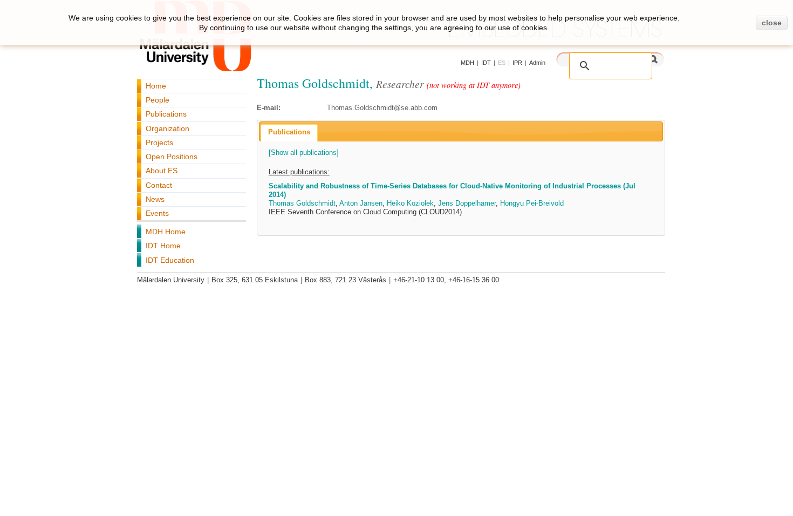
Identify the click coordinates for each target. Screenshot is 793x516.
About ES (161, 170)
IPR (517, 62)
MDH (467, 62)
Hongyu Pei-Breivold (532, 203)
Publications (166, 114)
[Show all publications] (304, 152)
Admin (537, 62)
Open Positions (171, 156)
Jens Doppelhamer (467, 203)
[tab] (289, 132)
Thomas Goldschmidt (302, 203)
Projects (159, 142)
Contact (159, 185)
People (157, 100)
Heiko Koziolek (410, 203)
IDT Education (170, 260)
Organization (167, 128)
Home (156, 86)
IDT (486, 62)
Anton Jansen (360, 203)
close (772, 22)
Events (157, 213)
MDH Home (166, 231)
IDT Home (163, 245)
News (155, 199)
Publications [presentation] (289, 132)
